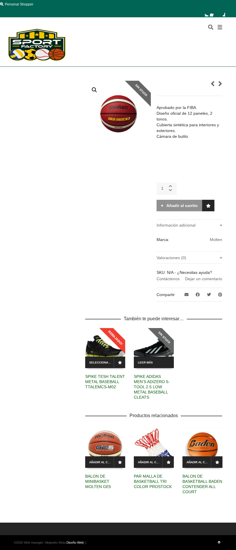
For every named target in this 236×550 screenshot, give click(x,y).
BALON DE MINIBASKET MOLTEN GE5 (98, 481)
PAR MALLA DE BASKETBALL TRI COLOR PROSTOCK (153, 481)
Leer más (145, 362)
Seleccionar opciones (102, 362)
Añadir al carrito (182, 205)
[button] (94, 90)
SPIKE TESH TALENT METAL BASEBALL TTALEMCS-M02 (105, 381)
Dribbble (221, 13)
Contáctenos (168, 278)
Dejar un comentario (203, 278)
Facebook (213, 13)
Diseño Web (74, 542)
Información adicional (176, 225)
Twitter (204, 13)
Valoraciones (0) (171, 257)
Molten (216, 239)
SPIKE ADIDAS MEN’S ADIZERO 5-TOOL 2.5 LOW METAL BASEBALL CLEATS (152, 387)
